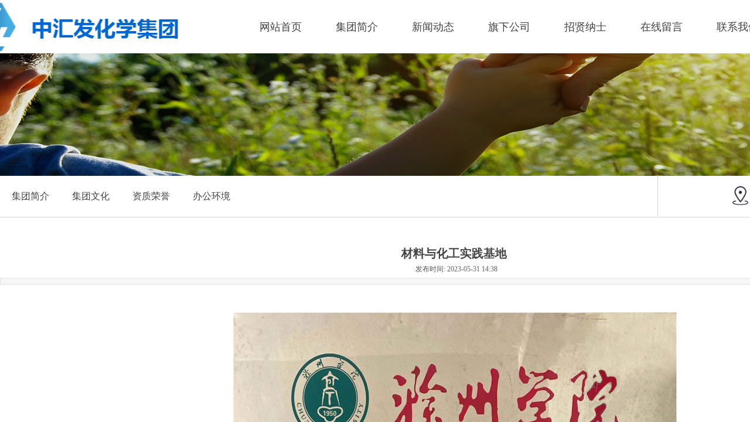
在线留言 (661, 27)
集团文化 (91, 196)
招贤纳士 (585, 27)
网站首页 (281, 27)
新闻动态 (433, 27)
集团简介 (357, 27)
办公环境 (211, 196)
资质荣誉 (151, 196)
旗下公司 (509, 27)
